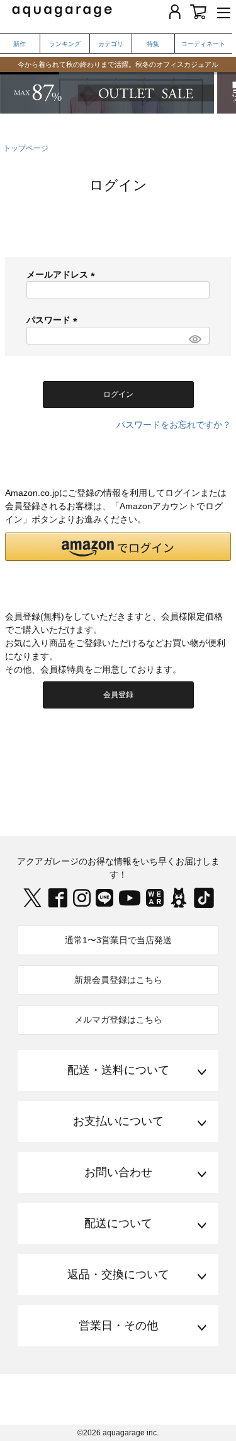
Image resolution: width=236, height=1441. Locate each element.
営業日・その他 (118, 1325)
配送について (118, 1223)
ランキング (65, 43)
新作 (19, 43)
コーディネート (203, 43)
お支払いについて (118, 1121)
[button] (118, 546)
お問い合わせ (118, 1172)
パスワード (54, 320)
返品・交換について (118, 1274)
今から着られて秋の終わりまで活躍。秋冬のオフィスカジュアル (118, 64)
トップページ (25, 148)
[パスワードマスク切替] (194, 339)
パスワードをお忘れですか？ (173, 425)
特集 (153, 43)
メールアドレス (62, 274)
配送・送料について (118, 1070)
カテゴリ (110, 43)
